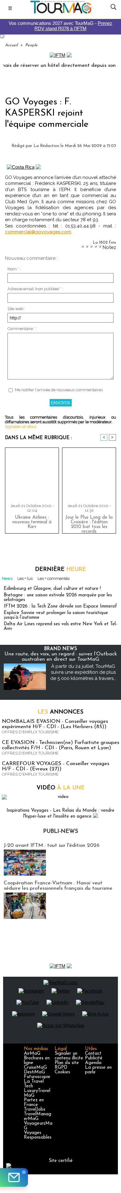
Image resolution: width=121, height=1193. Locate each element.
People (31, 45)
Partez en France (34, 1102)
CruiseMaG (35, 1067)
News (7, 578)
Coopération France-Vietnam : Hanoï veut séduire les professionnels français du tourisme (58, 885)
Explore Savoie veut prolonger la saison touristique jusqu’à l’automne (56, 615)
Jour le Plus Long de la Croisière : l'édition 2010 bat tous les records (89, 523)
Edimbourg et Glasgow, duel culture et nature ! (52, 588)
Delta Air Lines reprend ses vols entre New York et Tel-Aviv (60, 626)
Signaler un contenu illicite (69, 1056)
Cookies (62, 1072)
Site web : (16, 308)
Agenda (93, 1063)
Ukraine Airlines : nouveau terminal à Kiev (32, 522)
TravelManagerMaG (37, 1116)
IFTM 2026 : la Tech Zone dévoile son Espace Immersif (60, 606)
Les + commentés (53, 578)
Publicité (93, 1058)
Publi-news (60, 831)
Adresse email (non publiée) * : (35, 289)
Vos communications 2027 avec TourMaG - (60, 26)
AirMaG (32, 1053)
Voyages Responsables (38, 1135)
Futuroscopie (37, 1077)
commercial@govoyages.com (38, 232)
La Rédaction (46, 146)
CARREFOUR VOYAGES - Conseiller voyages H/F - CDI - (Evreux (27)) (55, 766)
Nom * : (14, 269)
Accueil (11, 45)
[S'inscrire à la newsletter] (14, 1177)
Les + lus (25, 578)
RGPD (61, 1067)
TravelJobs (34, 1109)
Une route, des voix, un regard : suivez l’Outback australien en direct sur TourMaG (60, 656)
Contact (93, 1053)
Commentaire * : (22, 328)
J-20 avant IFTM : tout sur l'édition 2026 (52, 845)
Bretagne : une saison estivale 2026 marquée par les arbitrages (58, 597)
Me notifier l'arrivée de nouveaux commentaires (59, 390)
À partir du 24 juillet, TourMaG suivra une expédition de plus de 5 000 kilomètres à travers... (83, 672)
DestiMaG (34, 1072)
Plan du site (67, 1063)
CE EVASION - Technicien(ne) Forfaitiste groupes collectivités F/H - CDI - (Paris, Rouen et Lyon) (60, 745)
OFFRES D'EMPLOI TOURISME (30, 732)
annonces (60, 712)
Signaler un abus (20, 426)
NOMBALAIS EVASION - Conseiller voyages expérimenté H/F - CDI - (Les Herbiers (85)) (55, 724)
